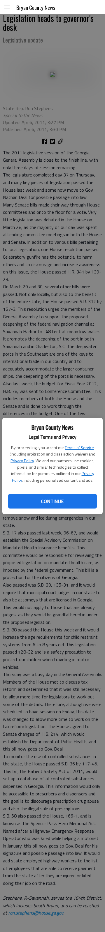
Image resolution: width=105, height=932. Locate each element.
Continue (52, 501)
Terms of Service (79, 447)
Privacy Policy (22, 461)
